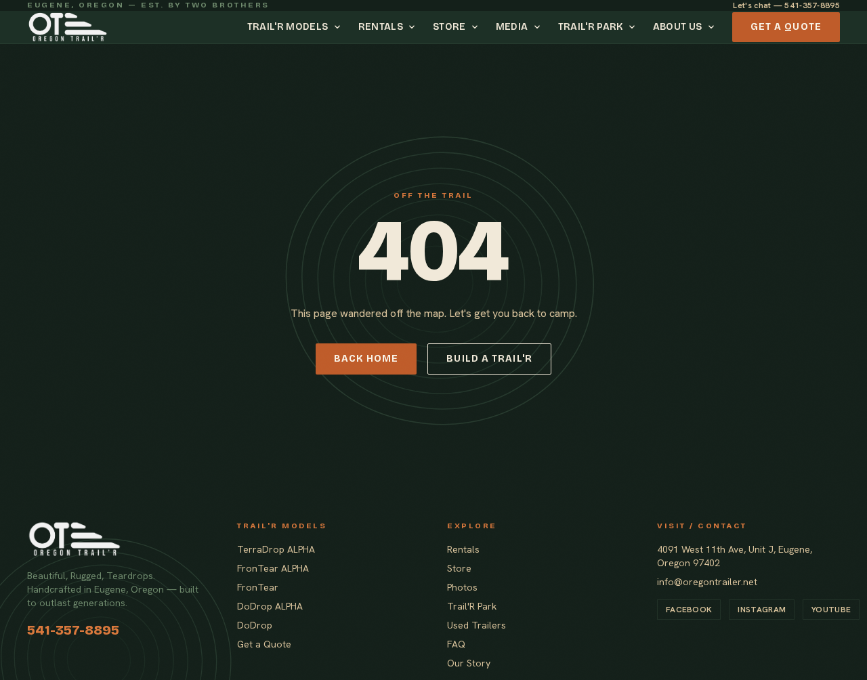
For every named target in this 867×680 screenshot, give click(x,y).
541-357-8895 (73, 630)
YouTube (831, 609)
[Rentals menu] (414, 27)
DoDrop (254, 625)
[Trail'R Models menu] (339, 27)
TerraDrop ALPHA (276, 549)
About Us (677, 27)
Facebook (689, 609)
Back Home (366, 358)
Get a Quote (786, 27)
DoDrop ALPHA (270, 606)
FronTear (257, 587)
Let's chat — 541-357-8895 (786, 5)
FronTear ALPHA (273, 568)
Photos (462, 587)
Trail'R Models (288, 27)
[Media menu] (539, 27)
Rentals (380, 27)
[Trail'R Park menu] (634, 27)
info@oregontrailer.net (707, 582)
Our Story (468, 663)
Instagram (762, 609)
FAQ (456, 644)
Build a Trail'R (489, 358)
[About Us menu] (713, 27)
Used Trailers (476, 625)
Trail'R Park (590, 27)
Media (512, 27)
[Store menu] (477, 27)
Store (449, 27)
